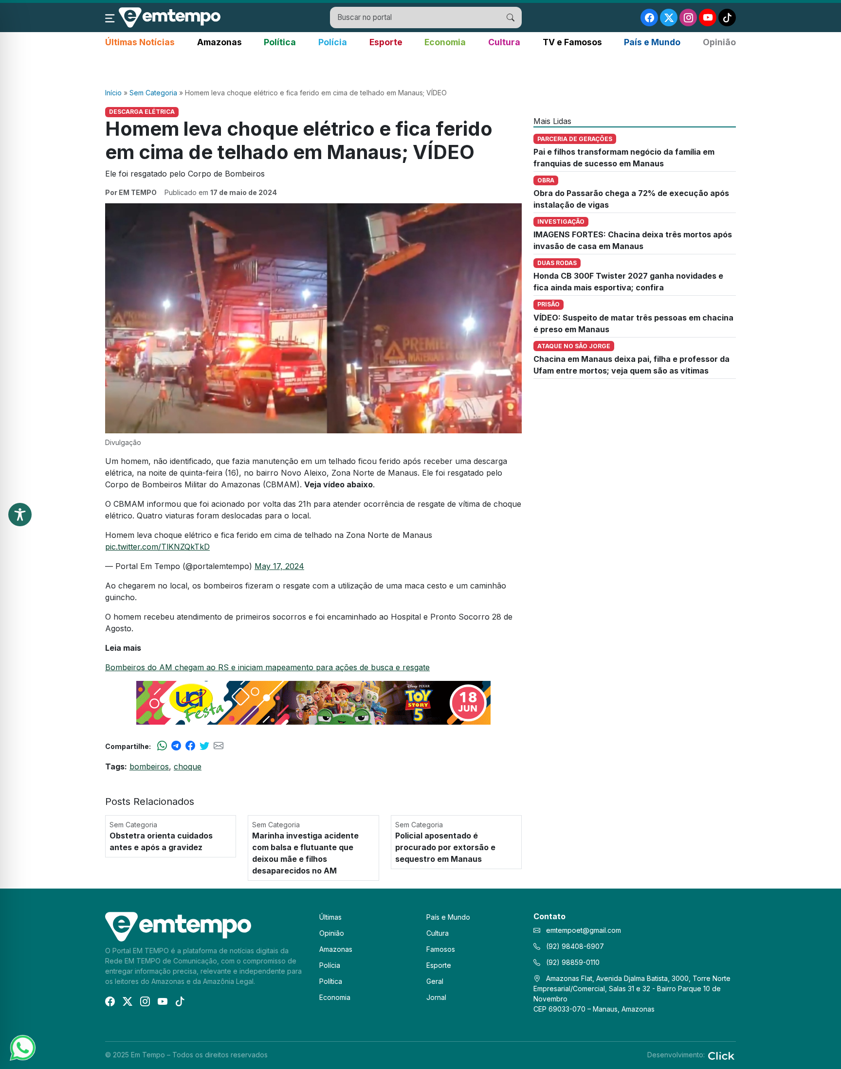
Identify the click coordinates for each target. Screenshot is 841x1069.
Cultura (504, 42)
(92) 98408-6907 (574, 946)
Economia (445, 42)
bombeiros (149, 766)
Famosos (440, 949)
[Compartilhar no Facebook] (190, 746)
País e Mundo (652, 42)
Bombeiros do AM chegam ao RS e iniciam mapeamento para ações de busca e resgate (267, 667)
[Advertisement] (420, 68)
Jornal (436, 997)
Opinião (719, 42)
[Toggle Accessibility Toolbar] (20, 514)
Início (113, 93)
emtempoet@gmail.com (583, 930)
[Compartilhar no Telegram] (176, 746)
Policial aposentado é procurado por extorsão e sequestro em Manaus (445, 847)
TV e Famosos (572, 42)
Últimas (330, 917)
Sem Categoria (153, 93)
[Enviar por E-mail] (218, 746)
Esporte (385, 42)
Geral (434, 981)
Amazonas (219, 42)
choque (187, 766)
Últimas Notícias (140, 42)
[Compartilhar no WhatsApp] (162, 746)
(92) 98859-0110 (572, 962)
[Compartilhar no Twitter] (204, 746)
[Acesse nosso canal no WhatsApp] (22, 1047)
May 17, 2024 (279, 566)
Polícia (332, 42)
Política (280, 42)
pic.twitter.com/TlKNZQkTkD (157, 547)
